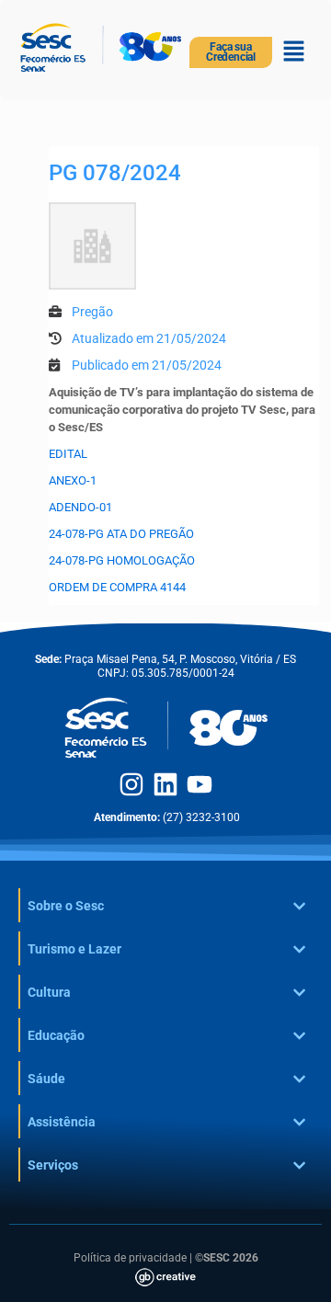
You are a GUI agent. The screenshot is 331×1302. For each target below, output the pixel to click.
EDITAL (68, 454)
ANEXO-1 (73, 480)
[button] (294, 52)
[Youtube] (199, 784)
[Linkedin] (165, 784)
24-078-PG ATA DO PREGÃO (121, 534)
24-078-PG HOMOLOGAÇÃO (122, 560)
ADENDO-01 (80, 507)
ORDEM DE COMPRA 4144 (117, 587)
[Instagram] (131, 784)
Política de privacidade (130, 1257)
